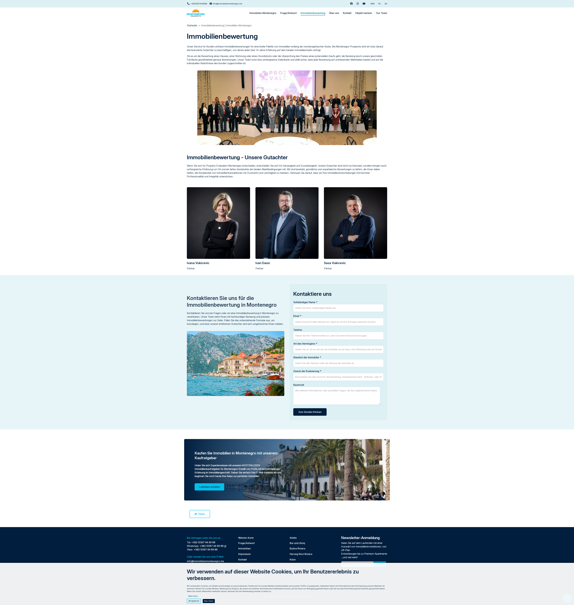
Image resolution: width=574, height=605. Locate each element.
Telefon (297, 329)
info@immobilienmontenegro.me (205, 561)
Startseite (192, 25)
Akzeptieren (193, 601)
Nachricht (298, 384)
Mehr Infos (193, 596)
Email (296, 315)
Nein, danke (208, 601)
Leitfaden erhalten (209, 486)
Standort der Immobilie (306, 357)
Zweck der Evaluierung (306, 371)
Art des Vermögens (304, 343)
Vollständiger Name (304, 302)
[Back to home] (196, 13)
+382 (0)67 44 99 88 (203, 542)
